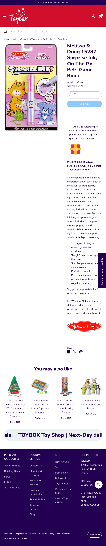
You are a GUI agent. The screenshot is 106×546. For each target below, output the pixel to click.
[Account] (93, 15)
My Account (9, 533)
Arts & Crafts (77, 86)
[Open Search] (5, 31)
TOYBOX (23, 538)
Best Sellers (62, 472)
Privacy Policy (37, 499)
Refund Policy (48, 533)
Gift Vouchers (62, 478)
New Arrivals (62, 461)
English (93, 534)
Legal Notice (21, 533)
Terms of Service (63, 533)
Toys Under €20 (64, 483)
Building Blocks (12, 471)
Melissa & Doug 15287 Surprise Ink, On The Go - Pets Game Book (40, 39)
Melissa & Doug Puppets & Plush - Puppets (91, 404)
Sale (57, 467)
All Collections (12, 487)
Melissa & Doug (76, 82)
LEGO (7, 482)
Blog (32, 514)
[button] (99, 485)
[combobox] (56, 31)
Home (6, 39)
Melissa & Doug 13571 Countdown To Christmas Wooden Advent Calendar (14, 408)
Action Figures (12, 465)
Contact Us (36, 465)
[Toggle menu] (4, 16)
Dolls (7, 476)
